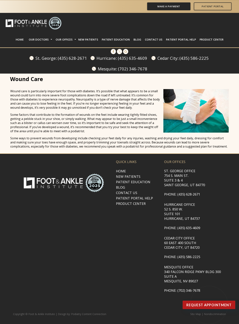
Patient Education (116, 39)
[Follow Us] (119, 51)
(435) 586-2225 (194, 58)
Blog (137, 39)
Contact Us (153, 39)
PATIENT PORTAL (213, 6)
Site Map (195, 314)
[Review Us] (125, 51)
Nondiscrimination (215, 314)
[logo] (34, 23)
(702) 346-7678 (132, 69)
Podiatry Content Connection (88, 314)
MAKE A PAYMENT (168, 6)
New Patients (88, 39)
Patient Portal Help (181, 39)
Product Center (212, 39)
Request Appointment (209, 305)
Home (20, 39)
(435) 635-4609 (132, 58)
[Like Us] (113, 51)
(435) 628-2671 (72, 58)
